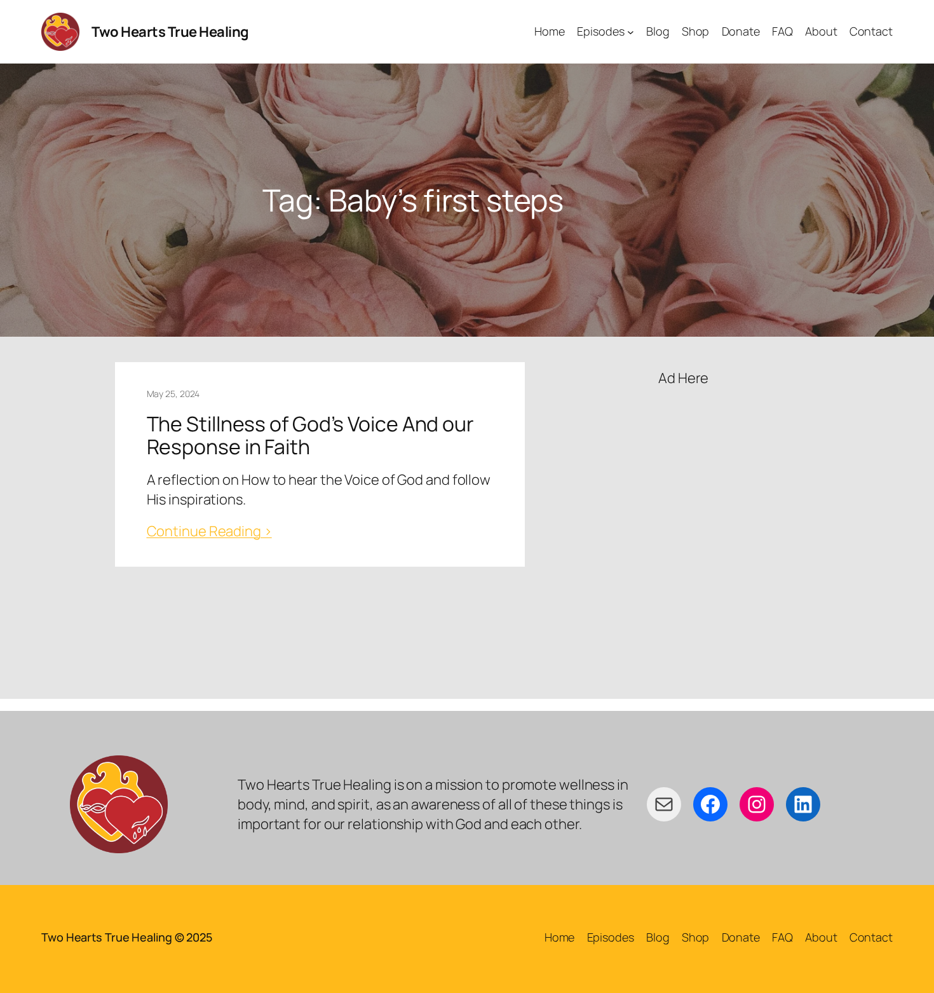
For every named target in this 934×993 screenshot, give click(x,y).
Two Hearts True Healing (170, 31)
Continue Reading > (209, 531)
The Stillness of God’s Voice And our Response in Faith (310, 435)
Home (560, 937)
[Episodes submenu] (630, 32)
